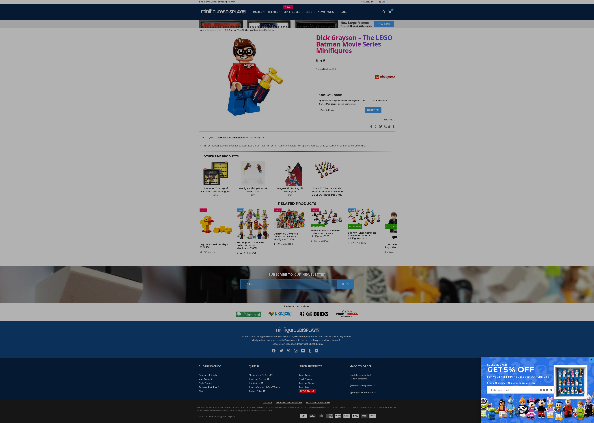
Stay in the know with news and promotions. (511, 382)
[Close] (591, 360)
